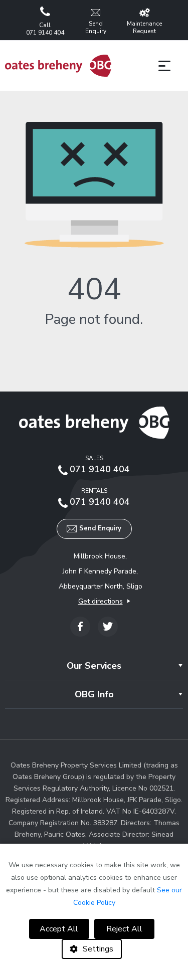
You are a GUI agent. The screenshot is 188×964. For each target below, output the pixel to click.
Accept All (59, 928)
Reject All (124, 928)
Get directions (100, 601)
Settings (98, 948)
